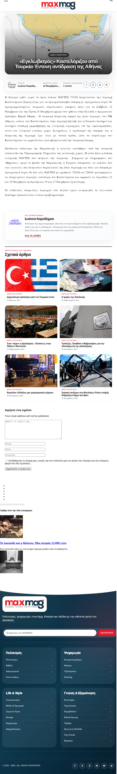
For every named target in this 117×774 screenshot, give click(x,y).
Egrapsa (68, 740)
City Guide (69, 735)
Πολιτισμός (12, 659)
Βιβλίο (9, 665)
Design (9, 717)
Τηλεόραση (70, 671)
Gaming (68, 677)
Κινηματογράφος (73, 659)
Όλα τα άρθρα (33, 236)
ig (97, 766)
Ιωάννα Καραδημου (39, 219)
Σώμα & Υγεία (13, 711)
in (100, 85)
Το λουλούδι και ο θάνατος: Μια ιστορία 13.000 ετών (33, 543)
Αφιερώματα (12, 671)
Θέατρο (68, 665)
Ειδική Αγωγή (71, 717)
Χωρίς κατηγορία (58, 55)
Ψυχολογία (11, 723)
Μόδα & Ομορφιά (15, 705)
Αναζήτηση (106, 633)
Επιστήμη (69, 700)
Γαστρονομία (13, 700)
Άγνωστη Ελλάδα (73, 729)
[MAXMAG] (58, 5)
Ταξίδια (67, 723)
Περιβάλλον (70, 711)
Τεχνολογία (70, 705)
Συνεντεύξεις (12, 677)
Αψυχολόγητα (13, 729)
